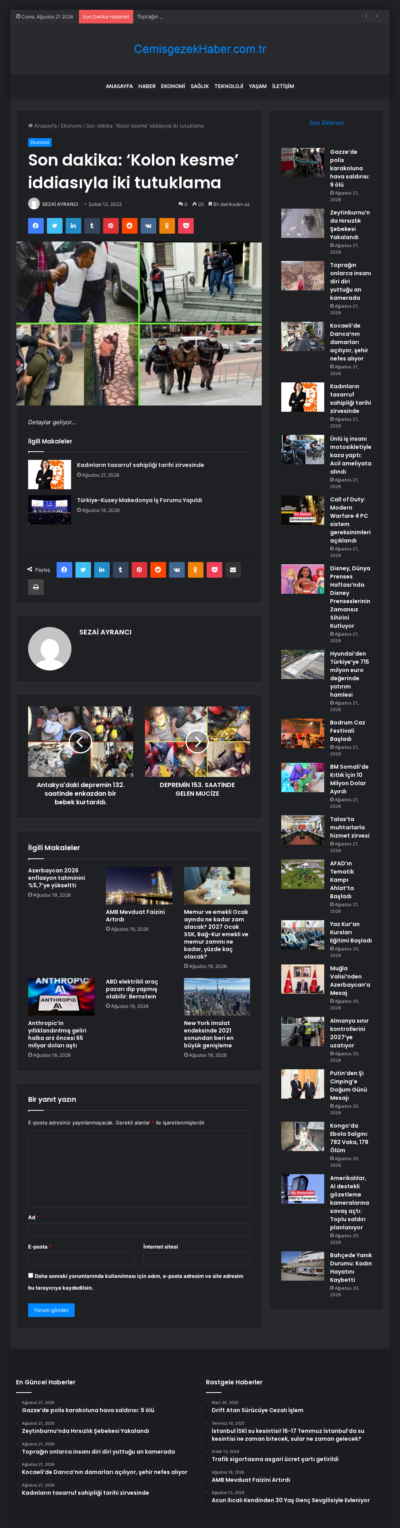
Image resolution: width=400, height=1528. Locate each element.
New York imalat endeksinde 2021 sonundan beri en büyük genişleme (209, 1034)
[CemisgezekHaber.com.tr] (200, 49)
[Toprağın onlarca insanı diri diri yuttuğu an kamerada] (302, 275)
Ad (33, 1217)
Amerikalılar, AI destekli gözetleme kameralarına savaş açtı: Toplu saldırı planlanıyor (349, 1202)
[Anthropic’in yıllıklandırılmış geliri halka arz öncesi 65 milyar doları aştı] (61, 997)
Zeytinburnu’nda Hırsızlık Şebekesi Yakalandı (350, 225)
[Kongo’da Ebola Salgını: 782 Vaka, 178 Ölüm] (302, 1136)
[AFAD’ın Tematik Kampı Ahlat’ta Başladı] (302, 874)
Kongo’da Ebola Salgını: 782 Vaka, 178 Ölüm (349, 1138)
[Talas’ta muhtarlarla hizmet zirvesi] (302, 830)
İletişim (283, 86)
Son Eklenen (326, 122)
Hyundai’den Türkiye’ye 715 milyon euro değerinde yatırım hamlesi (349, 674)
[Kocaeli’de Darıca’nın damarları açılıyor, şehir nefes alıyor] (302, 336)
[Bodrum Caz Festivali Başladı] (302, 733)
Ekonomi (173, 86)
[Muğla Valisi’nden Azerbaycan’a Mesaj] (302, 979)
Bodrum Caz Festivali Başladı (347, 731)
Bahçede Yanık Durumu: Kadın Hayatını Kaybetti (351, 1267)
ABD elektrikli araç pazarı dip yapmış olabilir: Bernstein (132, 989)
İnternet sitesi (160, 1246)
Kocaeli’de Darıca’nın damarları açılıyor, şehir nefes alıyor (349, 342)
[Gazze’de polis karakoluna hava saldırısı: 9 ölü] (302, 162)
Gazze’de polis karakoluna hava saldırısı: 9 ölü (350, 168)
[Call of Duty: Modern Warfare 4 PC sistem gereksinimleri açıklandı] (302, 510)
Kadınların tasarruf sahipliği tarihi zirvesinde (140, 465)
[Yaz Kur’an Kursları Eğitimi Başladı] (302, 935)
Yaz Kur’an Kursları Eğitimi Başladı (351, 932)
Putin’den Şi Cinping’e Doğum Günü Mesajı (348, 1085)
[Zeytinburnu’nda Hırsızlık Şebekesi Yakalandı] (302, 223)
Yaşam (258, 86)
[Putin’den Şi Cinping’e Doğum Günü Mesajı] (302, 1084)
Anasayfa (119, 86)
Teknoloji (228, 86)
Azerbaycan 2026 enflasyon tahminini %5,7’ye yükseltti (56, 878)
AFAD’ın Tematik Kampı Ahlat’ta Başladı (342, 880)
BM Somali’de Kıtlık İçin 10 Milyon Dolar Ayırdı (349, 779)
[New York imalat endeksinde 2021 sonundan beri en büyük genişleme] (217, 997)
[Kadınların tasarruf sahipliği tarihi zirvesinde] (49, 474)
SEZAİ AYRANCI (60, 204)
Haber (146, 86)
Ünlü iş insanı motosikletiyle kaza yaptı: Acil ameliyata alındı (350, 455)
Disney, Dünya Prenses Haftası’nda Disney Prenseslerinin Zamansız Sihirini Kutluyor (350, 597)
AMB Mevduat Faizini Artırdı (135, 915)
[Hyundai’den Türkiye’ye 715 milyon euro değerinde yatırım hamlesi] (302, 664)
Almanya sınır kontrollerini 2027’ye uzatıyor (349, 1033)
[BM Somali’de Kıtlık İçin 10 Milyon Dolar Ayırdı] (302, 777)
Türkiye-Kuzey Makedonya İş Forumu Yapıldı (139, 500)
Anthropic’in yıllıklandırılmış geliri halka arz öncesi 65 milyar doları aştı (57, 1034)
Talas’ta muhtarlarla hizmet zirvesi (350, 827)
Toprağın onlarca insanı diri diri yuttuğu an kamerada (200, 16)
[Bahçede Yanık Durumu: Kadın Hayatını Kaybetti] (302, 1266)
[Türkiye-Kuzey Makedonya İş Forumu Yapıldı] (49, 509)
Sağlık (200, 86)
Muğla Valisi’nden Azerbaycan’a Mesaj (350, 980)
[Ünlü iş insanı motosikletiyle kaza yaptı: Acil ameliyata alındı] (302, 449)
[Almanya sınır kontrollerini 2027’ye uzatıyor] (302, 1031)
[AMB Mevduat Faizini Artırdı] (139, 886)
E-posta (40, 1246)
